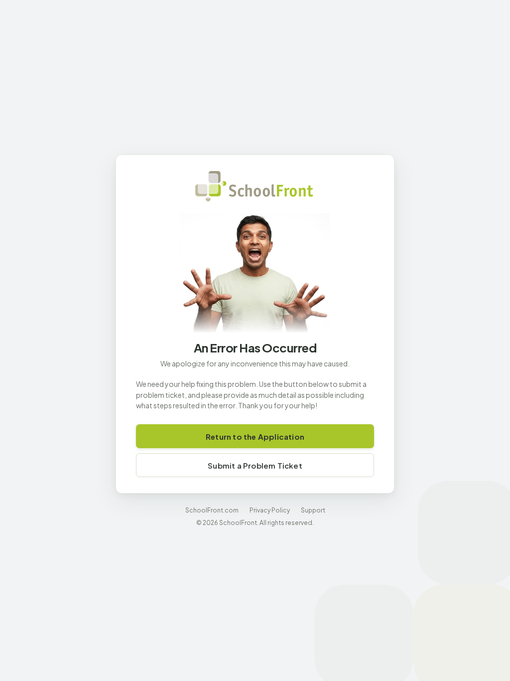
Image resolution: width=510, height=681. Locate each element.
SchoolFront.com (212, 510)
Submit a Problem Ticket (255, 465)
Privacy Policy (270, 510)
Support (313, 510)
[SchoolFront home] (255, 186)
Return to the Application (255, 436)
